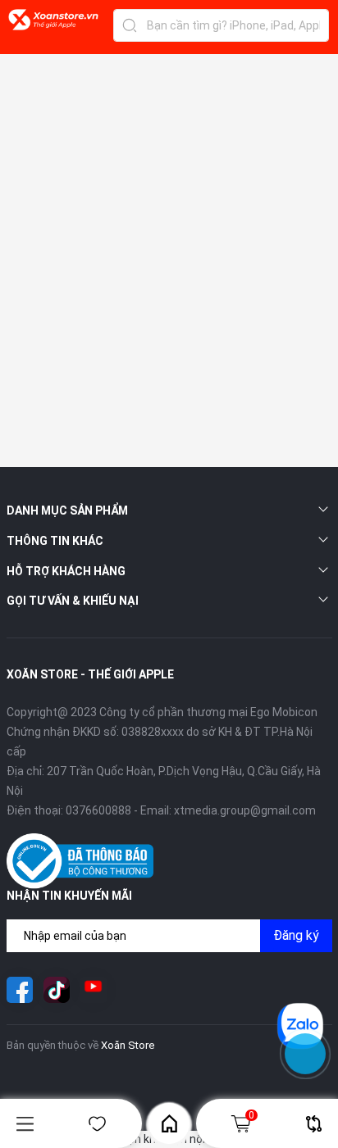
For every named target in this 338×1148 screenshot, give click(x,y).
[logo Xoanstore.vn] (53, 28)
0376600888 (98, 810)
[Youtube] (93, 990)
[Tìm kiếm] (129, 25)
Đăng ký (296, 935)
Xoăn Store (127, 1045)
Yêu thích (96, 1123)
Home (169, 1123)
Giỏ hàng (251, 1115)
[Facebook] (20, 990)
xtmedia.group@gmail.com (245, 810)
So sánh (313, 1123)
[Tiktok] (56, 990)
